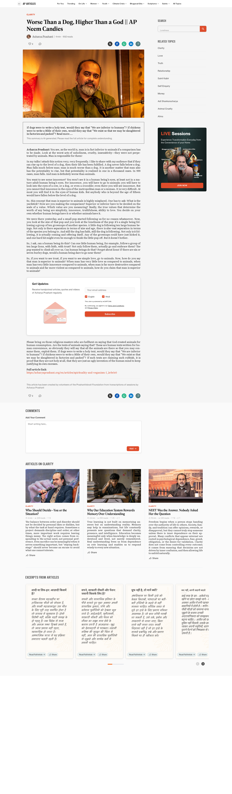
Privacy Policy (93, 308)
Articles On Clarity (39, 464)
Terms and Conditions (116, 306)
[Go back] (19, 3)
